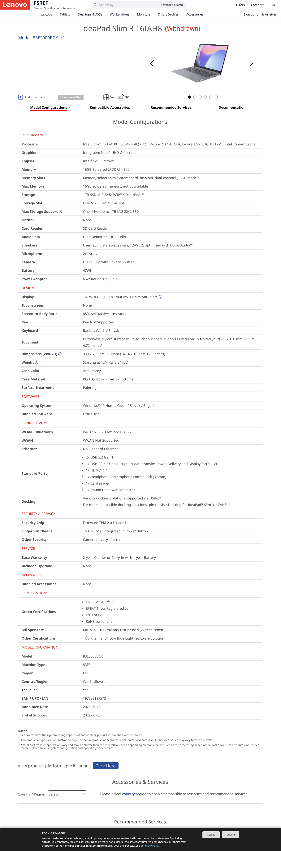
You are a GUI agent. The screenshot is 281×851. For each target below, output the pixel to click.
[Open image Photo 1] (201, 63)
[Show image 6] (216, 97)
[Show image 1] (189, 97)
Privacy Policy (151, 845)
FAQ (273, 5)
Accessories (194, 14)
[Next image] (251, 63)
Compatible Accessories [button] (110, 107)
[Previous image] (152, 63)
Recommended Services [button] (171, 107)
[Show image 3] (200, 97)
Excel (112, 97)
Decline (231, 834)
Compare (257, 5)
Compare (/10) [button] (70, 97)
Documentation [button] (232, 107)
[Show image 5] (210, 97)
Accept (211, 834)
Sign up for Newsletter (260, 14)
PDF (127, 97)
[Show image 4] (205, 97)
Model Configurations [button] (48, 107)
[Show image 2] (194, 97)
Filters (240, 5)
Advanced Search (172, 5)
